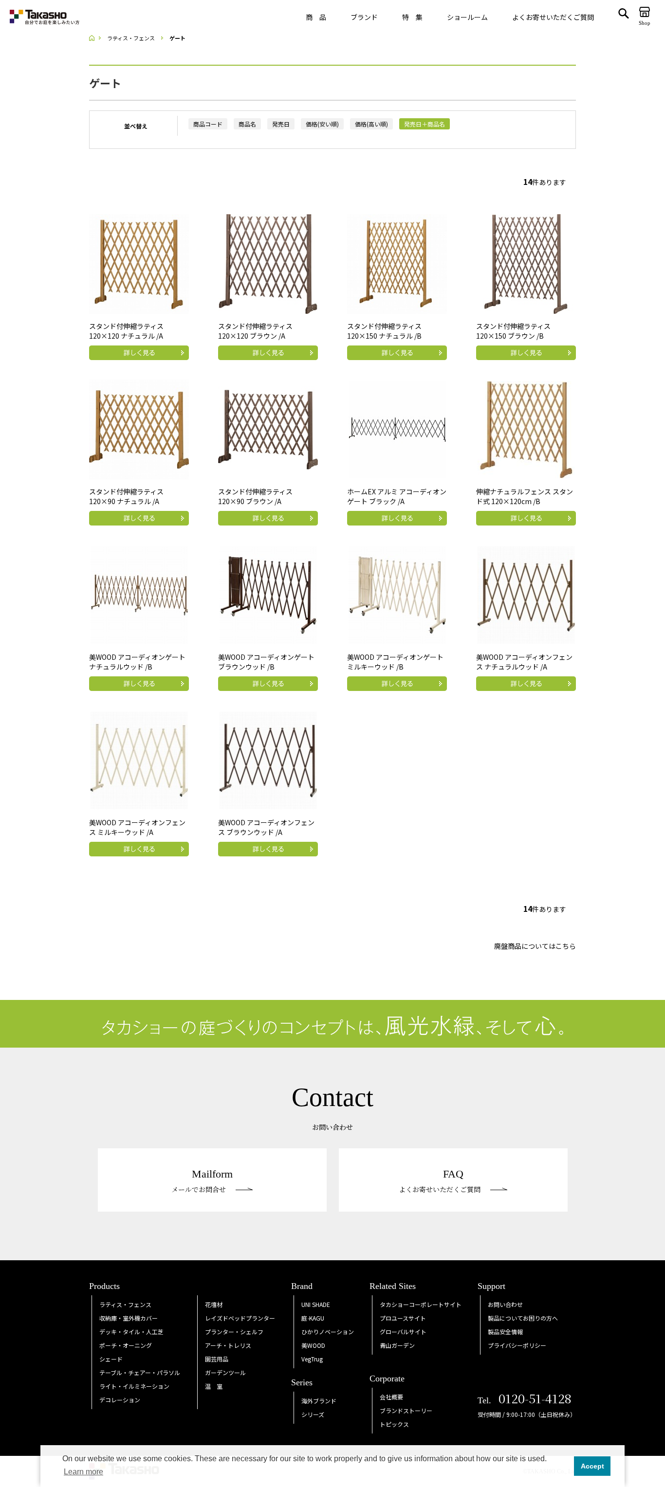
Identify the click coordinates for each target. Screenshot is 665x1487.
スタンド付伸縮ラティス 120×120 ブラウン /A (255, 331)
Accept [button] (592, 1466)
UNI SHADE (315, 1304)
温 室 (213, 1386)
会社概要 (391, 1397)
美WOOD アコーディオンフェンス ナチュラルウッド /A (524, 661)
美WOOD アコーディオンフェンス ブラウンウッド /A (266, 827)
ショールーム (467, 17)
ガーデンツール (225, 1372)
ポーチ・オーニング (125, 1345)
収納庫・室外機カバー (128, 1318)
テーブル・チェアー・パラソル (139, 1372)
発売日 (281, 124)
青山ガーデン (397, 1345)
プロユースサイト (403, 1318)
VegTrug (312, 1359)
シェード (111, 1359)
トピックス (394, 1424)
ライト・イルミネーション (134, 1386)
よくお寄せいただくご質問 (553, 17)
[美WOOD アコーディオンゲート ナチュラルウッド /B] (139, 593)
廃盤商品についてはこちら (535, 946)
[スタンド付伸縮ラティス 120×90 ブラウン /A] (268, 428)
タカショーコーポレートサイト (421, 1304)
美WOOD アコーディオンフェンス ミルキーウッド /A (137, 827)
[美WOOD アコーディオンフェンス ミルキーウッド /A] (139, 759)
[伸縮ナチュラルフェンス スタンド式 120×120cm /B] (526, 428)
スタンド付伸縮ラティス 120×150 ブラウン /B (513, 331)
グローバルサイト (403, 1331)
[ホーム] (95, 38)
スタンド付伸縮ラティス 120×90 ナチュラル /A (126, 496)
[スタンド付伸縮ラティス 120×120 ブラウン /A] (268, 263)
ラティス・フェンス (125, 1304)
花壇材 (213, 1304)
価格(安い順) (322, 124)
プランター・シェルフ (234, 1331)
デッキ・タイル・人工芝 (131, 1331)
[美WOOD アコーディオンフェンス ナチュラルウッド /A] (526, 593)
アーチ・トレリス (228, 1345)
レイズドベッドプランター (240, 1318)
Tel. (525, 1400)
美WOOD (313, 1345)
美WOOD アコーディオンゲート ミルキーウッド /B (395, 661)
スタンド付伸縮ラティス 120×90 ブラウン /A (255, 496)
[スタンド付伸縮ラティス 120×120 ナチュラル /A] (139, 263)
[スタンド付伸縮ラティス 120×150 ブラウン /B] (526, 263)
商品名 (247, 124)
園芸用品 (216, 1359)
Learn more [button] (83, 1472)
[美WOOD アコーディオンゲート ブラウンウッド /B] (268, 593)
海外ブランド (318, 1400)
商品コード (207, 124)
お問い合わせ (505, 1304)
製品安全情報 (505, 1331)
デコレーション (119, 1400)
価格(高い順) (371, 124)
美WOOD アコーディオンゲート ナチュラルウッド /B (137, 661)
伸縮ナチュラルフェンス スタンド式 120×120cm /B (524, 496)
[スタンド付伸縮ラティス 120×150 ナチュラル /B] (397, 263)
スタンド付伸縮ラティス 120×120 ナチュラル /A (126, 331)
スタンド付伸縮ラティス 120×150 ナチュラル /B (384, 331)
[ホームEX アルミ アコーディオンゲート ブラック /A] (397, 428)
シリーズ (312, 1414)
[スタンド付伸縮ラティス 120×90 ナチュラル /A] (139, 428)
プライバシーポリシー (517, 1345)
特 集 (412, 17)
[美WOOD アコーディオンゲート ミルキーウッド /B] (397, 593)
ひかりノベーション (327, 1331)
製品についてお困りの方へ (523, 1318)
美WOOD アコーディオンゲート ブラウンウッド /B (266, 661)
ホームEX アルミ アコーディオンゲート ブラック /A (396, 496)
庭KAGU (312, 1318)
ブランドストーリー (406, 1410)
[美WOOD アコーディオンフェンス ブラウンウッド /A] (268, 759)
